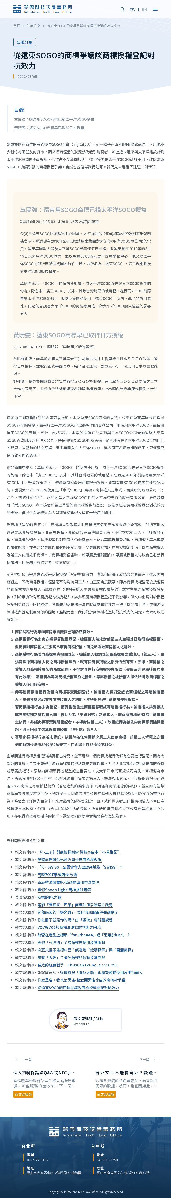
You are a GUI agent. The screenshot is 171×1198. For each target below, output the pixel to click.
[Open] (155, 9)
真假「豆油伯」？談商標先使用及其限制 (71, 942)
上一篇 (26, 1059)
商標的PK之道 (49, 897)
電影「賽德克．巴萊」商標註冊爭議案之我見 (75, 904)
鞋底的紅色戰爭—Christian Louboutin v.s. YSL (78, 965)
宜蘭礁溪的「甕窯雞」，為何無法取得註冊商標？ (78, 912)
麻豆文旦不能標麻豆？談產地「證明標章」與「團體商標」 (86, 949)
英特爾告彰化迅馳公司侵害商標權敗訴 (70, 859)
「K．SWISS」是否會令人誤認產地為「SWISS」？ (80, 867)
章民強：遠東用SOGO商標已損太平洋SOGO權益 (54, 119)
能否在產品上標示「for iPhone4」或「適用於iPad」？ (84, 934)
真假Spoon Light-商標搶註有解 (64, 889)
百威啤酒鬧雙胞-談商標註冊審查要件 (68, 882)
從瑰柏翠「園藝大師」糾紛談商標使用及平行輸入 (101, 972)
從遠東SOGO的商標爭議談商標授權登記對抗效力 (78, 987)
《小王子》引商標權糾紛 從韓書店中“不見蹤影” (79, 852)
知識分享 (24, 42)
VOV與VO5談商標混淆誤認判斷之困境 (69, 927)
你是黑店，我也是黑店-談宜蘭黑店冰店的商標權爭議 (81, 980)
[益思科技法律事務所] (42, 9)
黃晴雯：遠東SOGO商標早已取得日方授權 (49, 127)
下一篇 (144, 1059)
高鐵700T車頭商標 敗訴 (57, 874)
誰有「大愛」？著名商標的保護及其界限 (71, 957)
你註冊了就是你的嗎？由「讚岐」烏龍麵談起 (75, 919)
